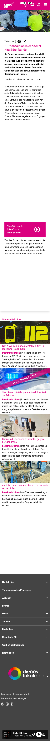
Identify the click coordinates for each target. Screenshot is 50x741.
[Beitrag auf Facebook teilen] (19, 41)
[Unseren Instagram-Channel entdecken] (11, 704)
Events (5, 605)
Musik (5, 613)
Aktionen (6, 598)
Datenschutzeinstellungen (14, 698)
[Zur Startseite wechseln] (9, 5)
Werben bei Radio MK (13, 645)
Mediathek (7, 629)
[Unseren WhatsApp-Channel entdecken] (2, 704)
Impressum (6, 694)
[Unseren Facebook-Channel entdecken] (7, 704)
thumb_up (44, 734)
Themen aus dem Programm (16, 590)
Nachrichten (8, 582)
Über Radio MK (9, 637)
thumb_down (34, 734)
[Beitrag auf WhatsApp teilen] (14, 41)
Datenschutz (21, 694)
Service (6, 621)
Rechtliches (8, 653)
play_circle (39, 734)
